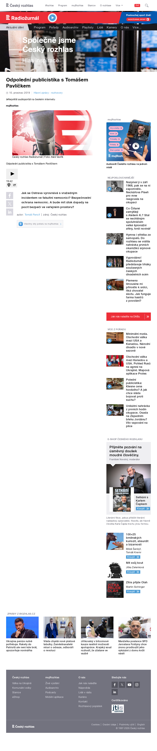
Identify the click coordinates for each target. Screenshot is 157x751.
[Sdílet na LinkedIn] (9, 212)
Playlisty (88, 27)
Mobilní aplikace (54, 697)
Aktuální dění (15, 27)
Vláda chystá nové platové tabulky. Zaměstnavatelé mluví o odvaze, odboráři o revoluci (59, 646)
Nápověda (84, 687)
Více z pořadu (117, 329)
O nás (125, 27)
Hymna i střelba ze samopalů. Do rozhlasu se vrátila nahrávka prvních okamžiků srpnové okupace (138, 243)
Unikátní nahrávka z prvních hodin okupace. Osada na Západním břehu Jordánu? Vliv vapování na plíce (138, 416)
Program (62, 5)
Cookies (95, 724)
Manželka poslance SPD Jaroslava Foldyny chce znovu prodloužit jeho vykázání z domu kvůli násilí (132, 647)
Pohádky (113, 139)
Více (137, 27)
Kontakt (82, 701)
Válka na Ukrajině (21, 683)
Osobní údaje (109, 724)
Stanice (92, 5)
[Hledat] (147, 5)
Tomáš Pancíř (32, 214)
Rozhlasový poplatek (90, 706)
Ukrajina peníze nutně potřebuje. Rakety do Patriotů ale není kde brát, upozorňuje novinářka (21, 646)
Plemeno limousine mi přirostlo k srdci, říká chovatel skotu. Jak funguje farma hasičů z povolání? (138, 290)
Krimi (112, 134)
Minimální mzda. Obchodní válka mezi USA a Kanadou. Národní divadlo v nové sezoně (138, 342)
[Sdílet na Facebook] (9, 195)
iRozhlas (49, 5)
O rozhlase (105, 5)
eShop (16, 697)
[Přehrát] (12, 174)
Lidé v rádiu (85, 692)
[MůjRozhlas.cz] (12, 106)
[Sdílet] (14, 185)
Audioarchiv (70, 27)
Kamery (112, 27)
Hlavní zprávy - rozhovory (48, 92)
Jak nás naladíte (87, 683)
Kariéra (82, 697)
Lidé (100, 27)
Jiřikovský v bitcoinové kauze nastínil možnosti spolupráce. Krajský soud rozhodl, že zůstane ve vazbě (96, 647)
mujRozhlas (77, 5)
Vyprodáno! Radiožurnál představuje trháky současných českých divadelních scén (138, 266)
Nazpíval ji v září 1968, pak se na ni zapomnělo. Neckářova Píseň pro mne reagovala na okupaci (138, 192)
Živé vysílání (115, 150)
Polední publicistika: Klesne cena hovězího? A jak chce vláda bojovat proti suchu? (136, 389)
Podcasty (50, 692)
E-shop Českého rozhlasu (125, 439)
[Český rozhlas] (19, 5)
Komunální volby (21, 687)
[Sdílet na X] (9, 203)
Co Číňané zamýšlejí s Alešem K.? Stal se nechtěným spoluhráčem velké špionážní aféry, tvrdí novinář (138, 218)
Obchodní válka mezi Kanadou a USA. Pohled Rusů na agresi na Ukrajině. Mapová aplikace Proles (138, 365)
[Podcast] (9, 185)
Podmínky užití (126, 724)
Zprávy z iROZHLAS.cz (21, 613)
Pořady (54, 27)
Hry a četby (114, 128)
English (141, 724)
